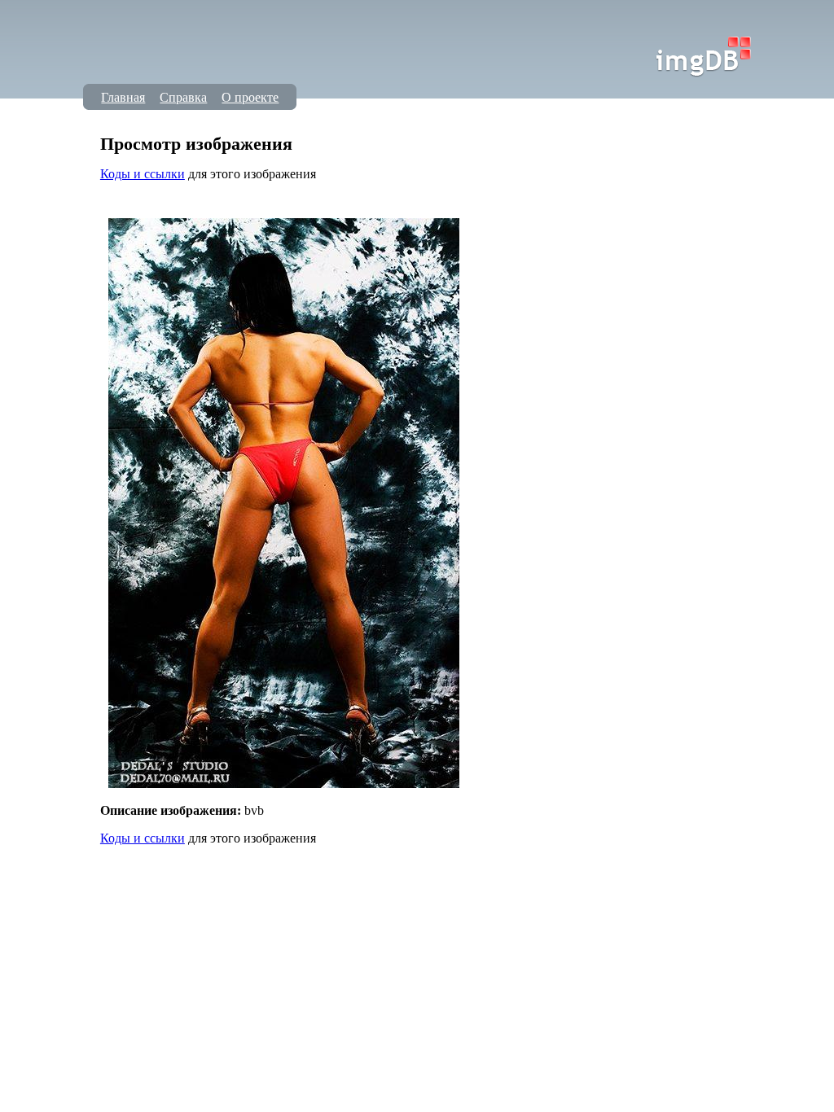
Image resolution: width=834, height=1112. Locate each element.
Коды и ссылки (142, 174)
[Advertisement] (396, 201)
